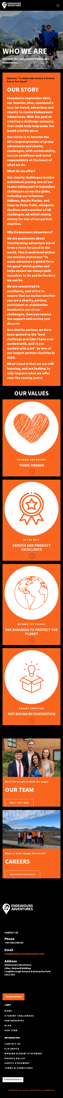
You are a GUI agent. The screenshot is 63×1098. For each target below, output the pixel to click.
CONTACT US (13, 1044)
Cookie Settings (13, 996)
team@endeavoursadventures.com (24, 953)
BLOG (8, 1025)
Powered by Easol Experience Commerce (31, 1090)
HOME (8, 1011)
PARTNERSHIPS (14, 1020)
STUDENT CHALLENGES (19, 1016)
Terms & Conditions (19, 1068)
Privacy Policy (15, 1058)
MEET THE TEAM (19, 802)
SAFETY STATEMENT (17, 1063)
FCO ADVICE (12, 1048)
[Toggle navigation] (58, 5)
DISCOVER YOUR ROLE (22, 874)
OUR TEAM (11, 1030)
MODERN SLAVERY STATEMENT (24, 1053)
